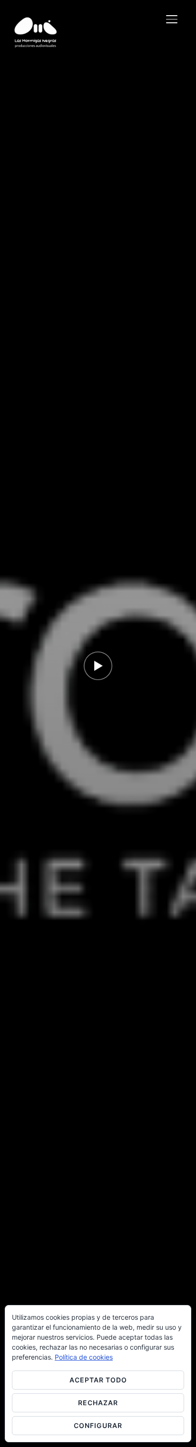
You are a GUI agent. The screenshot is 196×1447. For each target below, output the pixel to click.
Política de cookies (84, 1357)
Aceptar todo (98, 1380)
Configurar (98, 1425)
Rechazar (98, 1403)
